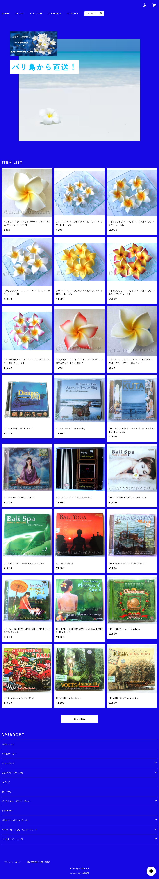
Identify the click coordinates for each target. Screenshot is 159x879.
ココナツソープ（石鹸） (12, 773)
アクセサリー (8, 810)
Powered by (76, 873)
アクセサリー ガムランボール (16, 801)
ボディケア (7, 792)
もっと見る (79, 719)
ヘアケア (6, 782)
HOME (6, 13)
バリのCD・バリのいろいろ (15, 820)
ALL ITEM (36, 13)
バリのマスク (8, 744)
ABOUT (19, 13)
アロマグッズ (8, 763)
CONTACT (73, 13)
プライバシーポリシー (13, 862)
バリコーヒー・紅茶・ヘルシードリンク (19, 829)
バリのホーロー (9, 754)
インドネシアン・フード (12, 839)
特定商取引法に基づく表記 (38, 862)
